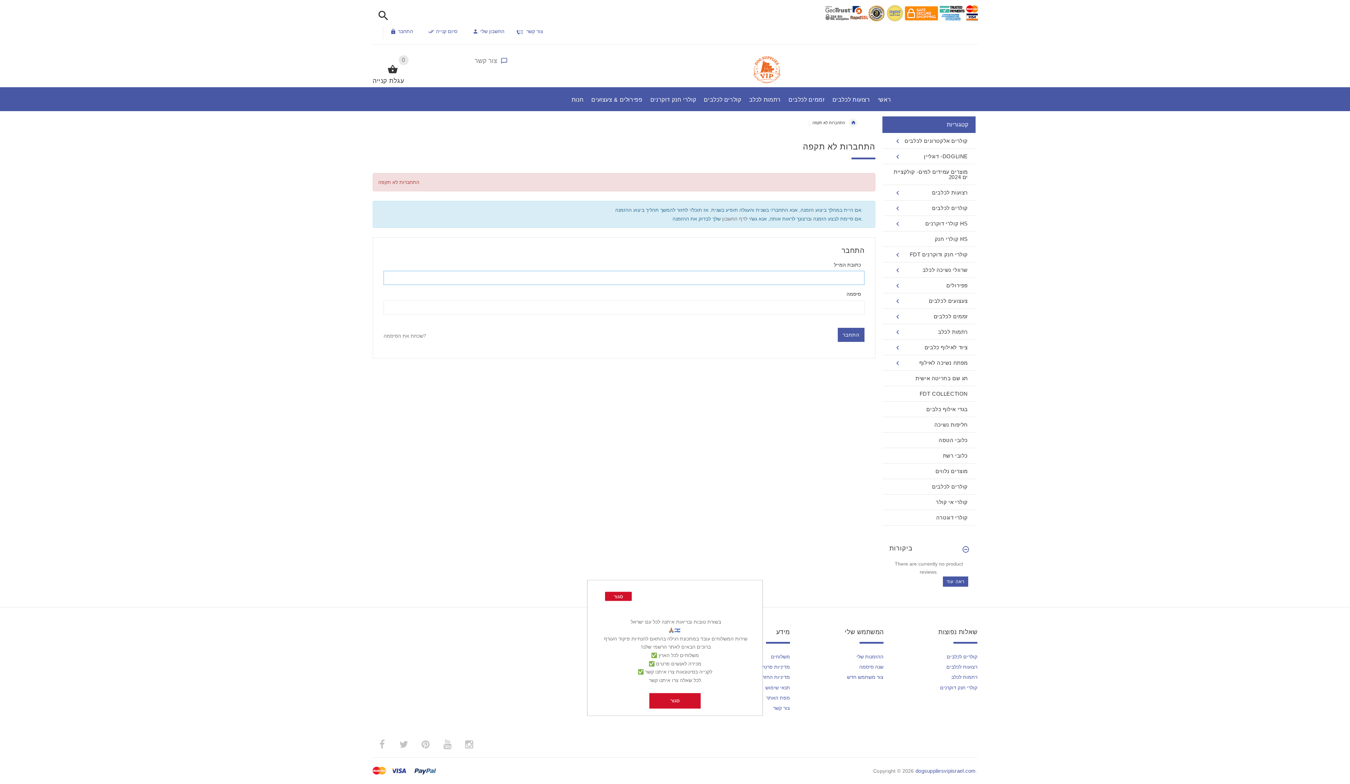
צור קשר (486, 60)
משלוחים (780, 656)
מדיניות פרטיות (774, 667)
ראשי (853, 122)
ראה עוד (955, 581)
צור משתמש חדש (865, 677)
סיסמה (854, 294)
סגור (618, 596)
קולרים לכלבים (962, 656)
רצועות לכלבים (961, 667)
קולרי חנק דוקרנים (958, 687)
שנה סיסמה (871, 667)
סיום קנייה (446, 31)
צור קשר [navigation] (534, 31)
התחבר (405, 31)
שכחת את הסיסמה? (405, 336)
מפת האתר (778, 698)
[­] (381, 16)
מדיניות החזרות (773, 677)
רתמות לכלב (964, 677)
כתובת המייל (847, 265)
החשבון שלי (492, 31)
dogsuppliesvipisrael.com (945, 771)
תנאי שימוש (777, 687)
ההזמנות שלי (869, 656)
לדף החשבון (734, 219)
